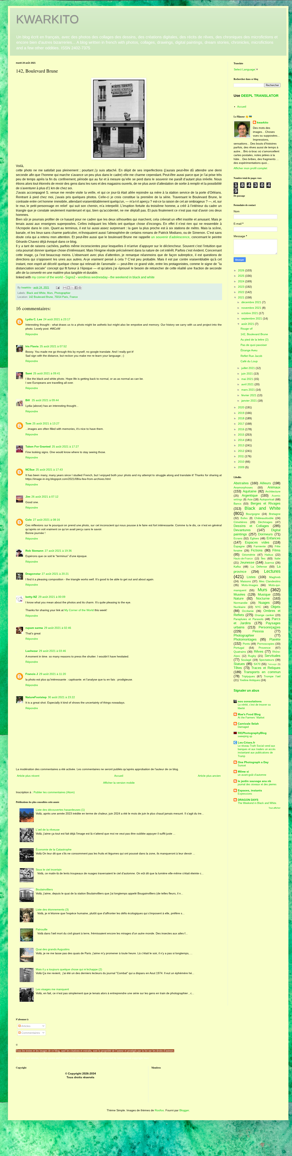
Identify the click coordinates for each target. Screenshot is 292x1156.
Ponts (246, 643)
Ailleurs (265, 483)
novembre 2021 (251, 307)
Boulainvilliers (44, 889)
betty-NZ (31, 596)
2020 (241, 407)
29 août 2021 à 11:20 (52, 674)
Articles (25, 1026)
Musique (264, 594)
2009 (241, 467)
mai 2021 (247, 378)
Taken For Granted (38, 446)
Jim (27, 496)
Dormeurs (265, 534)
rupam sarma (34, 627)
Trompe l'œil (272, 676)
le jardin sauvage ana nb (254, 781)
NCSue (30, 469)
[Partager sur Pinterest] (80, 288)
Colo (28, 519)
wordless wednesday (93, 277)
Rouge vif (246, 328)
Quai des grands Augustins (53, 949)
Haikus (269, 554)
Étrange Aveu (249, 350)
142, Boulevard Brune (254, 334)
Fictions (257, 550)
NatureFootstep (36, 697)
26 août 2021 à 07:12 (44, 496)
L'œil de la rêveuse (48, 829)
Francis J (31, 674)
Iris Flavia (32, 346)
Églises (254, 538)
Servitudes (272, 656)
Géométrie (248, 554)
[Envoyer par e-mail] (65, 288)
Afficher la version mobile (119, 782)
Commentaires (30, 1032)
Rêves (258, 651)
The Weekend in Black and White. (257, 803)
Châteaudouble (264, 518)
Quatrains (240, 651)
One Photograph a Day (253, 762)
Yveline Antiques (250, 680)
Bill (28, 400)
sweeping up (245, 736)
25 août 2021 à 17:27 (65, 446)
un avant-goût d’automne (252, 774)
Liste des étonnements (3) (52, 909)
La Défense (259, 566)
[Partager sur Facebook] (76, 288)
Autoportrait (267, 499)
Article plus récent (28, 775)
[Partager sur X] (72, 288)
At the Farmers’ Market (251, 717)
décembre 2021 (251, 302)
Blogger (184, 1110)
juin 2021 (247, 373)
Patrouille (41, 929)
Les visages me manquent (52, 989)
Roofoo (159, 1110)
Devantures (242, 530)
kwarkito (262, 122)
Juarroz (269, 562)
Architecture (272, 491)
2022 (241, 292)
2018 (241, 418)
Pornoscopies (265, 643)
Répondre (31, 334)
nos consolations (250, 701)
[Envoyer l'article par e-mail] (57, 287)
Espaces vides (257, 542)
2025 (241, 275)
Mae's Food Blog (249, 714)
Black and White (36, 293)
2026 (241, 270)
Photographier (62, 293)
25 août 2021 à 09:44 (45, 400)
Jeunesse (247, 562)
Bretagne (274, 513)
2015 (241, 434)
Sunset (242, 765)
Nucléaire (240, 607)
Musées (239, 594)
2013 (241, 445)
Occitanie (248, 610)
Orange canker (264, 615)
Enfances (273, 538)
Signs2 (70, 277)
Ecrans (238, 538)
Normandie (241, 602)
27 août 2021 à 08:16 (46, 519)
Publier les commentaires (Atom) (54, 792)
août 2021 (248, 323)
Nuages (264, 603)
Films (276, 550)
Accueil (118, 775)
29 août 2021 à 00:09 (51, 596)
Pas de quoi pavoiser (254, 345)
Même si (243, 771)
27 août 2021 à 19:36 (58, 550)
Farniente (260, 546)
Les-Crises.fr (246, 742)
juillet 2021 (248, 368)
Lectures (272, 571)
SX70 (257, 664)
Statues (239, 664)
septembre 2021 (252, 318)
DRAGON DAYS (248, 799)
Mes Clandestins (270, 581)
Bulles (244, 518)
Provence (265, 647)
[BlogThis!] (69, 288)
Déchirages (265, 522)
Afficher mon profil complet (250, 168)
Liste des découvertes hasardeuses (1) (60, 809)
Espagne (239, 546)
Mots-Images (250, 585)
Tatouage (272, 664)
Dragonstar (33, 573)
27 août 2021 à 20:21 (55, 573)
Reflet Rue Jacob (251, 355)
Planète (274, 639)
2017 (241, 423)
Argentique (250, 495)
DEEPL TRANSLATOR (259, 96)
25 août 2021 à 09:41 (46, 373)
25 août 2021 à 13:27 (45, 423)
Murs (50, 293)
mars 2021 (248, 389)
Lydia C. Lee (33, 319)
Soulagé (246, 659)
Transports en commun (262, 672)
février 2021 (249, 395)
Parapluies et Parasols (248, 619)
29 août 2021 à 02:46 (57, 627)
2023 (241, 286)
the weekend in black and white (132, 277)
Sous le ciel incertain (49, 869)
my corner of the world (47, 277)
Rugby (252, 655)
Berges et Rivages (266, 503)
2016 (241, 429)
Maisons (245, 581)
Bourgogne (253, 513)
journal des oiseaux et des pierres (257, 784)
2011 (241, 456)
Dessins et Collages (251, 526)
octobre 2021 (250, 313)
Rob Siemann (34, 550)
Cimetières (240, 522)
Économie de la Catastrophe (54, 849)
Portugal (239, 647)
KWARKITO (47, 19)
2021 (241, 297)
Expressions (245, 793)
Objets (275, 607)
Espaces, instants (250, 790)
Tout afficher (274, 808)
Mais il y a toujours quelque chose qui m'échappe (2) (69, 969)
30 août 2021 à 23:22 (61, 697)
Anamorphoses (243, 487)
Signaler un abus (246, 690)
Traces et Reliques (265, 668)
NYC (258, 607)
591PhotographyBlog (252, 733)
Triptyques (248, 676)
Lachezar (31, 650)
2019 (241, 412)
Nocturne (263, 598)
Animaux (274, 487)
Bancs (237, 503)
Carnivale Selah (248, 723)
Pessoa (258, 631)
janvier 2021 (249, 400)
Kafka (237, 566)
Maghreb (274, 577)
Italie (277, 558)
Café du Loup (249, 361)
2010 (241, 461)
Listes (251, 577)
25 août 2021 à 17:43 (49, 469)
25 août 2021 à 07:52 (53, 346)
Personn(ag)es (269, 627)
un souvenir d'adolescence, (170, 237)
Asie (250, 499)
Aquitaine (249, 491)
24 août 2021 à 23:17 (56, 319)
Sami (28, 373)
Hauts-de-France (243, 558)
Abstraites (241, 483)
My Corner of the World (79, 610)
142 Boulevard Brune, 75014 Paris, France (53, 297)
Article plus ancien (209, 775)
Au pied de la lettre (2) (255, 339)
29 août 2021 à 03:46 (52, 650)
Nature (239, 598)
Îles (263, 558)
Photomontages (245, 639)
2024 (241, 281)
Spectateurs (266, 659)
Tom (28, 423)
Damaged (243, 726)
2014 (241, 440)
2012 (241, 450)
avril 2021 (247, 384)
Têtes (238, 668)
